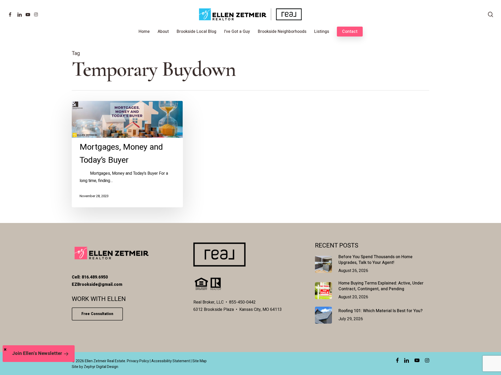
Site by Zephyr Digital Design (95, 367)
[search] (490, 14)
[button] (39, 353)
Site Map (199, 361)
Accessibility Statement (170, 361)
